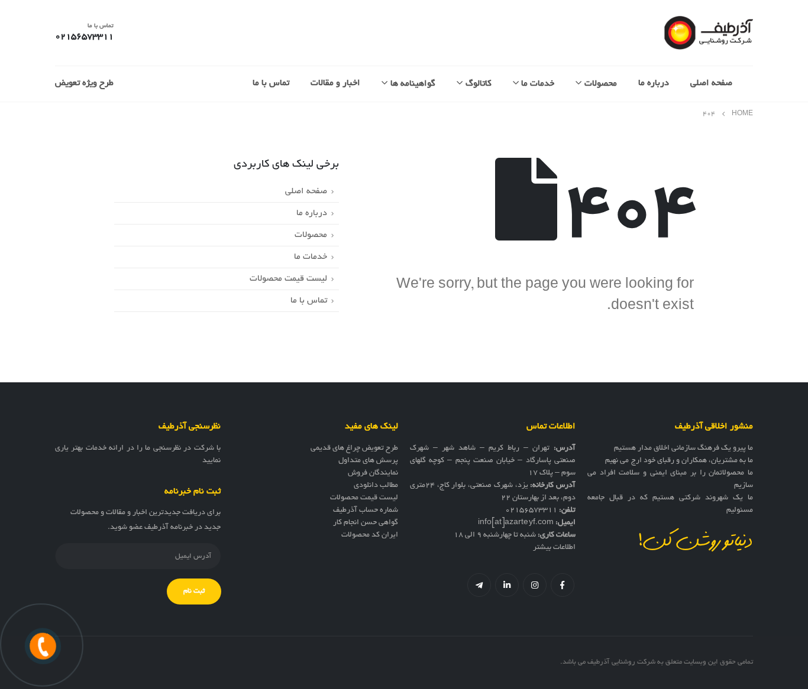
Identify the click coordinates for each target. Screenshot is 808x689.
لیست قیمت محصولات (288, 279)
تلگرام (479, 585)
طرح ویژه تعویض (84, 83)
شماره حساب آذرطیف (365, 510)
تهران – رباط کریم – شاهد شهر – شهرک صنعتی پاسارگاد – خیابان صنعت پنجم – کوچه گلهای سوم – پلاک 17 (493, 460)
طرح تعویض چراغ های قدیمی (354, 448)
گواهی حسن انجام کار (365, 523)
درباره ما (653, 83)
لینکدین (507, 585)
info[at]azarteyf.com (516, 523)
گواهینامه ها (412, 84)
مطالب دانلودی (376, 486)
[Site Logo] (708, 33)
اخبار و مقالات (335, 83)
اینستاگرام (535, 585)
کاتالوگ (479, 84)
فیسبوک (562, 585)
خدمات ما (537, 84)
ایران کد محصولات (369, 535)
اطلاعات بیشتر (554, 548)
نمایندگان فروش (373, 473)
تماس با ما (271, 83)
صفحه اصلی (711, 83)
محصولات (600, 84)
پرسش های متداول (368, 461)
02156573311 (531, 510)
